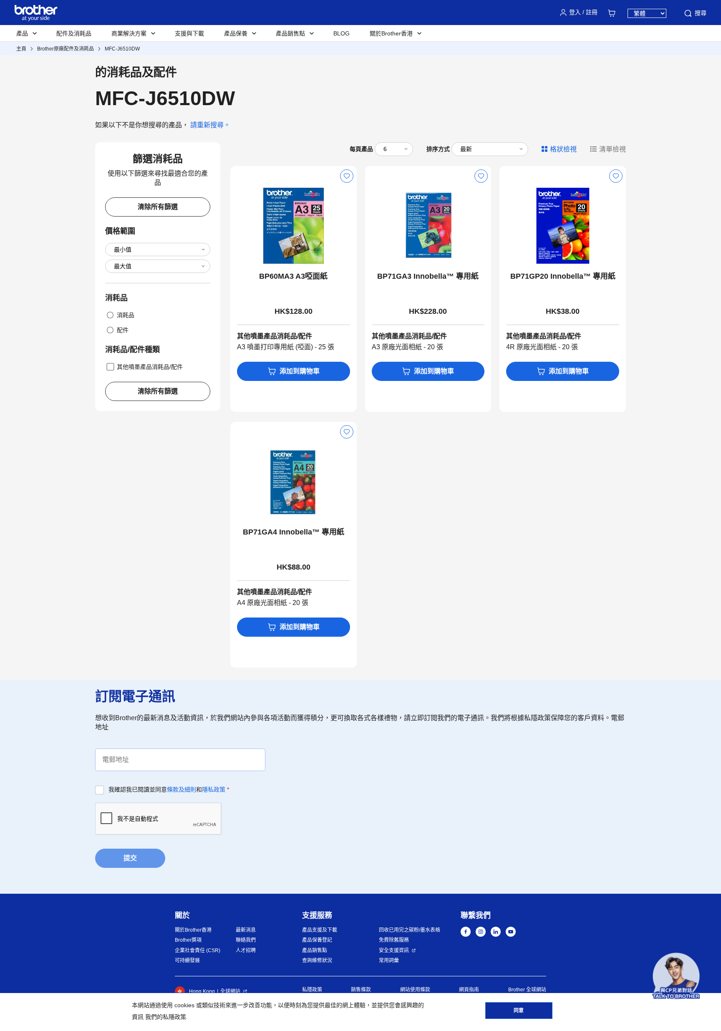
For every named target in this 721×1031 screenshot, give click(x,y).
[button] (676, 976)
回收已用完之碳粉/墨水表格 (409, 930)
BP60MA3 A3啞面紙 (293, 276)
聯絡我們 (246, 940)
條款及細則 (181, 789)
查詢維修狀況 (317, 960)
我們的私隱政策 (165, 1016)
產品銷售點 (314, 950)
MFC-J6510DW (122, 49)
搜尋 (700, 13)
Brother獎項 (188, 940)
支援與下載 (189, 33)
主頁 (21, 49)
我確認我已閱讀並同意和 (168, 789)
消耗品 (125, 315)
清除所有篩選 (158, 206)
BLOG (341, 33)
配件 (123, 330)
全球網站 (230, 991)
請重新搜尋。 (210, 125)
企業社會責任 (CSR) (197, 950)
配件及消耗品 (73, 33)
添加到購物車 (300, 371)
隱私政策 (213, 789)
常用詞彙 (389, 960)
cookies (184, 1005)
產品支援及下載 (319, 930)
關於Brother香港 (193, 930)
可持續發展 (187, 960)
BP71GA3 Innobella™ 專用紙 (428, 276)
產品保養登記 (317, 940)
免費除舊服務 (394, 940)
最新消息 (246, 930)
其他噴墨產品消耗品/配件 (150, 366)
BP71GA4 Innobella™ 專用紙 (293, 532)
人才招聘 (246, 950)
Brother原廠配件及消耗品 (65, 49)
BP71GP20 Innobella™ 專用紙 (562, 276)
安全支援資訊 (394, 950)
